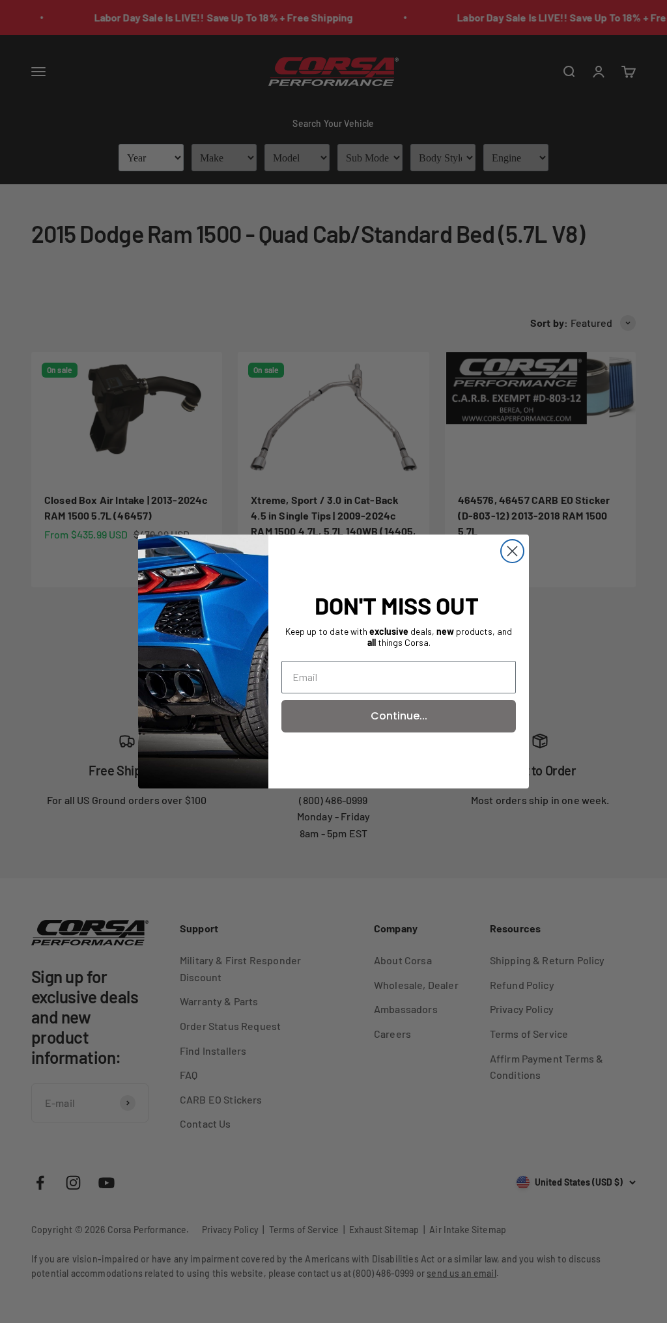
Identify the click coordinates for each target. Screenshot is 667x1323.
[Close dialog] (512, 551)
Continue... (399, 715)
